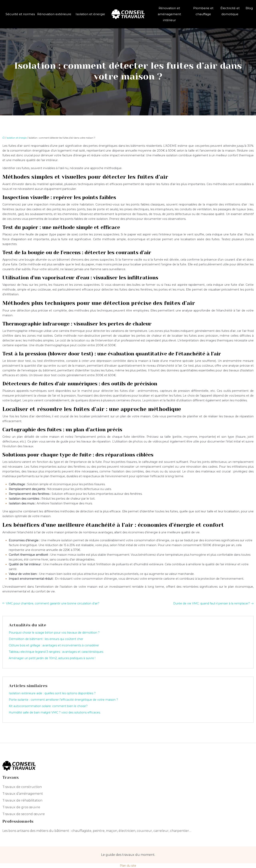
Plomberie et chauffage (203, 11)
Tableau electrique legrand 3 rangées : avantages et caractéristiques (56, 652)
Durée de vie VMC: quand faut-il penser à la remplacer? (211, 603)
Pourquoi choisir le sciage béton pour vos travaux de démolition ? (54, 632)
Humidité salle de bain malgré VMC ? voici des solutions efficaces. (55, 712)
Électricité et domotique (230, 11)
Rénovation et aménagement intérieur (169, 14)
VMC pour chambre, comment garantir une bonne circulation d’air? (52, 603)
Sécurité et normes (20, 14)
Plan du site (128, 865)
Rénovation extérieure (54, 14)
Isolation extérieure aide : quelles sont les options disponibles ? (52, 693)
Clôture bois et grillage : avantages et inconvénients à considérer (54, 645)
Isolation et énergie (90, 14)
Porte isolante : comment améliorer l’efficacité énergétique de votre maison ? (63, 699)
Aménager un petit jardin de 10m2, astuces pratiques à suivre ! (52, 658)
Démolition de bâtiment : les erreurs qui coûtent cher (46, 639)
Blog (249, 8)
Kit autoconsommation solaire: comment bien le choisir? (48, 706)
